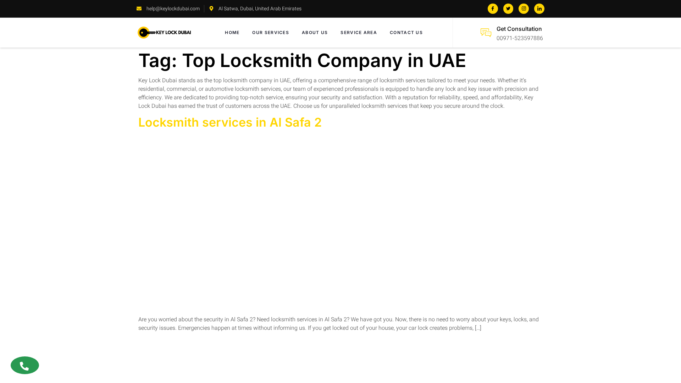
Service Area (358, 32)
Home (232, 32)
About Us (315, 32)
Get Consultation (519, 28)
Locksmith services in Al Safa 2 (230, 122)
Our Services (270, 32)
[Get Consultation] (486, 32)
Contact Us (406, 32)
